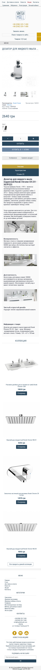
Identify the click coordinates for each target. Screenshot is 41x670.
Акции (7, 588)
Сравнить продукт (27, 158)
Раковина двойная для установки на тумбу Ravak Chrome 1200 (21, 385)
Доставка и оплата (11, 584)
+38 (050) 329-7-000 (20, 26)
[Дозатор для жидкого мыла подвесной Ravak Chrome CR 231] (6, 93)
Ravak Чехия (17, 103)
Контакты (8, 589)
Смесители (8, 597)
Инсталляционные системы (13, 605)
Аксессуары (8, 610)
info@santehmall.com (20, 622)
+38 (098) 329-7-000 (20, 24)
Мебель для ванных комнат (13, 607)
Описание (20, 167)
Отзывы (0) (20, 174)
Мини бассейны (9, 608)
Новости (7, 586)
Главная (7, 580)
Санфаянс (8, 603)
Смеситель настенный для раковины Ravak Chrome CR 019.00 (21, 494)
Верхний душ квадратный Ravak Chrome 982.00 (22, 549)
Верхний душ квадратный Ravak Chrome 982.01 (22, 440)
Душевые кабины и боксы (13, 601)
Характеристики (20, 170)
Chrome (9, 105)
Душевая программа (11, 599)
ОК (20, 661)
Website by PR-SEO (21, 669)
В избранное (13, 158)
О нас (6, 582)
